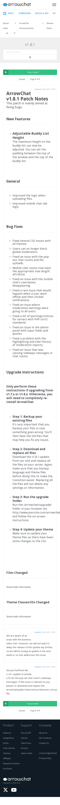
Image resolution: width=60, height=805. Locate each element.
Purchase (7, 768)
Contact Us (44, 743)
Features (7, 732)
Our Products (45, 738)
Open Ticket (26, 753)
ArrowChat (19, 4)
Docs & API (26, 732)
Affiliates (7, 758)
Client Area (26, 743)
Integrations (8, 738)
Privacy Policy (45, 758)
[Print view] (7, 33)
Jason (38, 89)
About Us (43, 732)
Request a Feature (11, 763)
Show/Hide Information (18, 586)
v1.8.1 (30, 44)
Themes (6, 753)
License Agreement (48, 753)
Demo (6, 743)
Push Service (9, 748)
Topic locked (32, 72)
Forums (24, 748)
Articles (24, 738)
